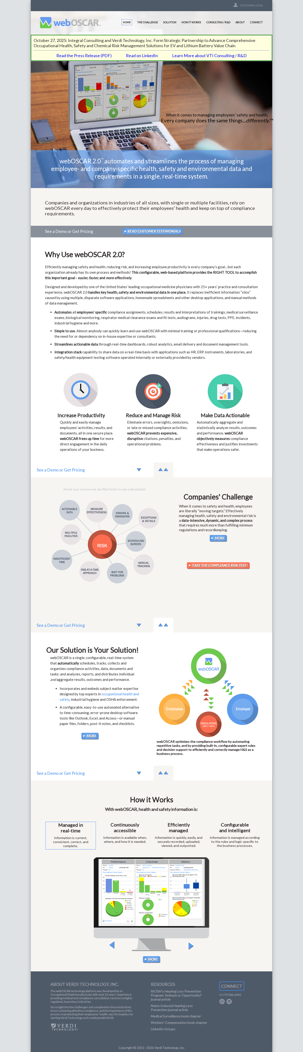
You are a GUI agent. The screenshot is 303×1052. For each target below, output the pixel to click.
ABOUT (240, 22)
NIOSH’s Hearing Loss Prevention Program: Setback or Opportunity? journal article (176, 995)
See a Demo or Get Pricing (69, 231)
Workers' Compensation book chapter (179, 1022)
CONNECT (256, 22)
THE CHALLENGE (147, 22)
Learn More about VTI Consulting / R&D (209, 55)
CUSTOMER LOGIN (251, 5)
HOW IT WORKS (191, 22)
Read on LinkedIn (142, 55)
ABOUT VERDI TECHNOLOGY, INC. (84, 984)
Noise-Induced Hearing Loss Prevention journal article (172, 1008)
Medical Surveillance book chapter (176, 1016)
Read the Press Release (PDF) (84, 55)
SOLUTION (169, 22)
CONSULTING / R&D (218, 22)
